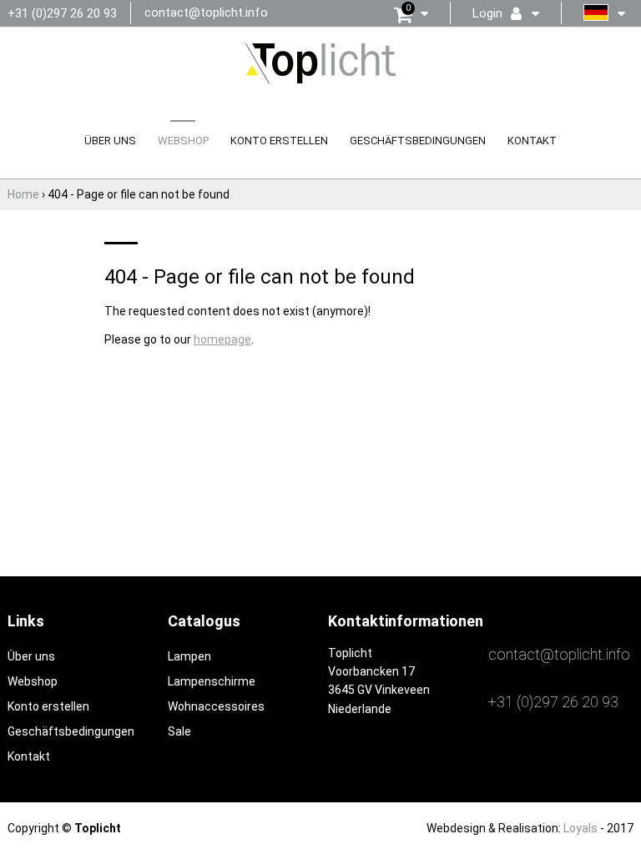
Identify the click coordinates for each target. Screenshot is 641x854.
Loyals (580, 828)
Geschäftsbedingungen (418, 140)
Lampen (189, 656)
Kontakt (532, 140)
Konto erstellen (279, 140)
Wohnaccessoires (216, 706)
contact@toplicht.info (206, 12)
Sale (179, 731)
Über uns (110, 140)
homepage (222, 339)
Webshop (183, 140)
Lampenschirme (211, 681)
